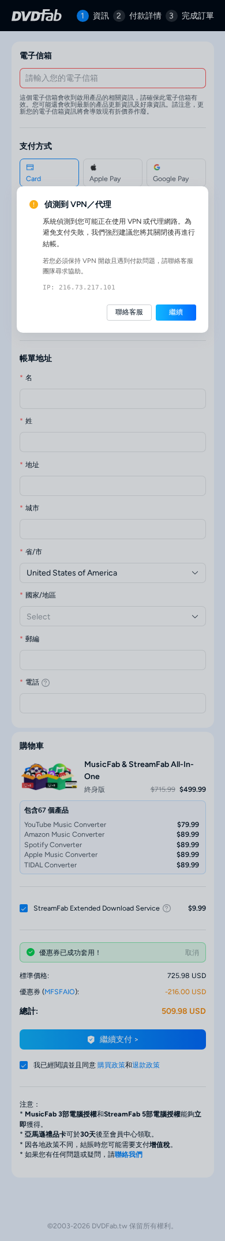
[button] (129, 312)
